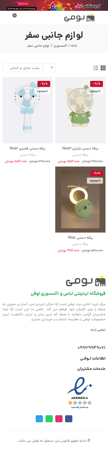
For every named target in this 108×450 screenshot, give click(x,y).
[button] (99, 17)
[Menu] (103, 17)
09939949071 (91, 347)
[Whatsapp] (49, 419)
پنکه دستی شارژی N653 (80, 148)
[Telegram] (39, 419)
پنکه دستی (80, 154)
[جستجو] (19, 17)
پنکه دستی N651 (80, 237)
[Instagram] (59, 419)
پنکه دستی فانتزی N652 (27, 148)
